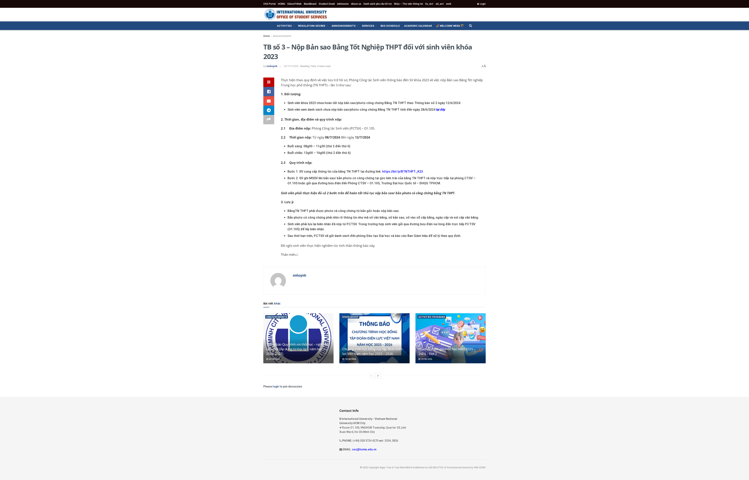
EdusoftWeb (295, 4)
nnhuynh (272, 66)
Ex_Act (429, 4)
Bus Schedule (390, 25)
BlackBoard (310, 4)
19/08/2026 (350, 359)
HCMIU (281, 4)
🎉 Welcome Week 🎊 (450, 25)
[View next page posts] (378, 376)
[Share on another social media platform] (268, 119)
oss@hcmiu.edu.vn (364, 449)
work (448, 4)
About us (356, 4)
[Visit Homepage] (295, 14)
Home (266, 36)
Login (482, 4)
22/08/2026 (274, 359)
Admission (343, 4)
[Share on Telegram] (268, 110)
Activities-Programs (431, 317)
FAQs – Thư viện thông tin (408, 4)
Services (368, 25)
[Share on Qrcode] (268, 82)
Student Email (327, 4)
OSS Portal (269, 4)
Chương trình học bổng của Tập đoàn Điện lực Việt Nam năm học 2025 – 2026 (372, 351)
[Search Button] (470, 25)
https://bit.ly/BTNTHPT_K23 (402, 171)
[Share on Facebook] (268, 91)
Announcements (344, 25)
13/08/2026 (426, 359)
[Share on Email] (268, 101)
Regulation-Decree (311, 25)
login (276, 386)
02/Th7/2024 (291, 66)
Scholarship (350, 317)
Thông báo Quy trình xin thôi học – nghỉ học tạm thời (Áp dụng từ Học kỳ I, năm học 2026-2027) (297, 349)
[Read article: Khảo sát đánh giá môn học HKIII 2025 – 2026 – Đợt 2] (450, 338)
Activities (284, 25)
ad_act (440, 4)
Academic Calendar (418, 25)
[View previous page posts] (371, 376)
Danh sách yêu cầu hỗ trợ (378, 4)
